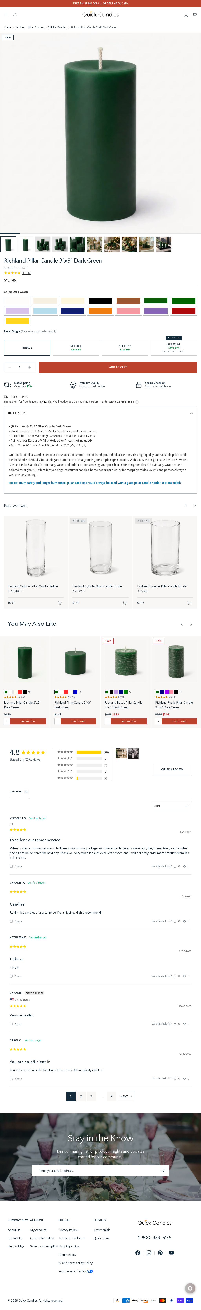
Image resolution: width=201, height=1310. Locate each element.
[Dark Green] (156, 300)
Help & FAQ (16, 1246)
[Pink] (128, 311)
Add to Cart (118, 367)
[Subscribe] (163, 1170)
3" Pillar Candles (57, 27)
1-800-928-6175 (154, 1237)
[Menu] (6, 15)
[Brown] (128, 300)
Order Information (42, 1238)
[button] (8, 244)
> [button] (126, 1096)
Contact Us (15, 1238)
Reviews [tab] (16, 791)
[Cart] (194, 15)
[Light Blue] (45, 311)
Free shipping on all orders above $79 (100, 3)
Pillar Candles (36, 27)
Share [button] (18, 866)
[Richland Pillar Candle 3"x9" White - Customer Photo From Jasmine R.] (121, 753)
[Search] (15, 15)
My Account (38, 1230)
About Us (14, 1230)
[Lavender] (17, 311)
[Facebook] (137, 1253)
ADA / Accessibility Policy (76, 1263)
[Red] (183, 311)
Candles (20, 27)
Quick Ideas (101, 1238)
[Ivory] (72, 300)
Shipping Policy (69, 1246)
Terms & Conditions (72, 1238)
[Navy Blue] (72, 311)
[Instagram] (149, 1253)
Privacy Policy (68, 1230)
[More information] (137, 402)
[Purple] (156, 311)
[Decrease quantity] (9, 367)
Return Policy (67, 1254)
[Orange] (100, 311)
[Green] (183, 300)
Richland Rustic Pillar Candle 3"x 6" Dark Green (174, 705)
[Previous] (186, 505)
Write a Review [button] (172, 769)
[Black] (100, 300)
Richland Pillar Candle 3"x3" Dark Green (72, 705)
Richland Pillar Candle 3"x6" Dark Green (22, 705)
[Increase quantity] (29, 367)
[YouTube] (171, 1253)
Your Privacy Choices (72, 1271)
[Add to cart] (60, 603)
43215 (45, 401)
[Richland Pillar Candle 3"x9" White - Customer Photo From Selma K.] (133, 753)
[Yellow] (17, 321)
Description (17, 413)
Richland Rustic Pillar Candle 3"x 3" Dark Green (123, 705)
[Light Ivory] (45, 300)
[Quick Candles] (100, 15)
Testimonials (102, 1230)
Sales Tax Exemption (44, 1246)
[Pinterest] (160, 1253)
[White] (17, 300)
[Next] (194, 505)
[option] (6, 692)
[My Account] (186, 15)
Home (7, 27)
